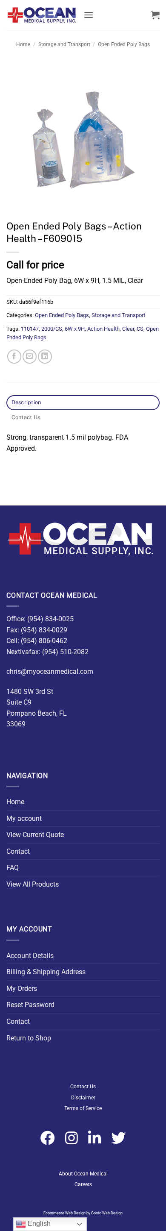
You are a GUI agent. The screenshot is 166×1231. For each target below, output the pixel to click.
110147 (30, 329)
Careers (83, 1184)
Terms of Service (83, 1108)
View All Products (32, 884)
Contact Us (83, 1087)
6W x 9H (75, 329)
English (38, 1223)
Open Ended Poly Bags (124, 44)
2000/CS (51, 329)
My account (24, 818)
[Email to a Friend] (30, 357)
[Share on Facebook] (14, 357)
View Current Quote (35, 835)
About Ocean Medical (83, 1174)
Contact (18, 851)
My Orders (21, 988)
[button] (88, 14)
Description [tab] (26, 402)
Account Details (30, 956)
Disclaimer (83, 1098)
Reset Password (30, 1005)
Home (23, 44)
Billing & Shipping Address (46, 972)
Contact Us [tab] (25, 417)
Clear (128, 329)
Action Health (103, 329)
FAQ (12, 868)
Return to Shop (28, 1038)
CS (140, 329)
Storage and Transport (64, 44)
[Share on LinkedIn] (45, 357)
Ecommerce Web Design (64, 1213)
